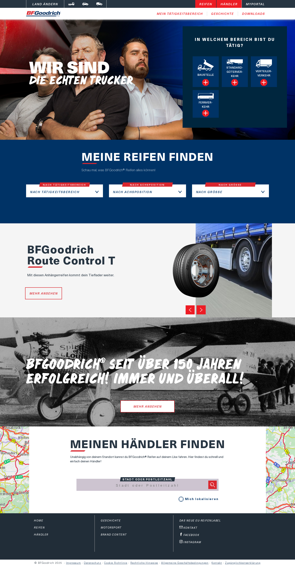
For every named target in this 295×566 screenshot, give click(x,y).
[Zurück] (190, 309)
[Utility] (99, 4)
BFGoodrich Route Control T (71, 254)
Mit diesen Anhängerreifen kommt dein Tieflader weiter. (70, 274)
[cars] (85, 4)
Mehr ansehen (44, 293)
